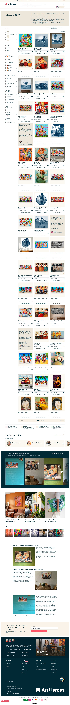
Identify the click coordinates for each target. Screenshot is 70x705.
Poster (52, 597)
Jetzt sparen (5, 700)
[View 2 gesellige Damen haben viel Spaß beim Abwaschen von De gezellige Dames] (58, 466)
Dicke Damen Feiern (34, 19)
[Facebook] (12, 681)
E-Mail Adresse (33, 626)
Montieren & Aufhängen (11, 655)
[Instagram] (9, 681)
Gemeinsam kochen (22, 339)
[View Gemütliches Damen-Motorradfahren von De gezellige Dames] (38, 463)
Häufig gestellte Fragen (11, 652)
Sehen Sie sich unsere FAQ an (27, 144)
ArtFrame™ (51, 22)
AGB (26, 697)
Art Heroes (53, 660)
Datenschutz (46, 697)
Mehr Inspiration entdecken (56, 453)
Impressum (50, 697)
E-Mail (60, 7)
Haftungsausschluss (31, 697)
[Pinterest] (11, 681)
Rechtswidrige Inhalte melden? (39, 697)
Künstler (20, 6)
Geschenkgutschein (25, 655)
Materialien (26, 6)
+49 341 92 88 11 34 (23, 649)
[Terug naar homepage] (10, 4)
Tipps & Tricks (32, 6)
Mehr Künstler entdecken (58, 434)
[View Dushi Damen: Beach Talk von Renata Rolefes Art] (16, 466)
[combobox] (32, 4)
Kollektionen (14, 6)
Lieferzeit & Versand (25, 653)
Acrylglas (46, 22)
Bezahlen (8, 653)
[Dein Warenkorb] (64, 4)
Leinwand (43, 22)
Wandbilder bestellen (25, 652)
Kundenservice (60, 6)
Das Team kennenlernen (41, 654)
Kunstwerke (7, 6)
